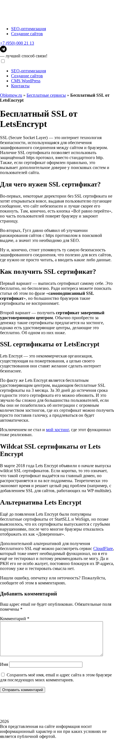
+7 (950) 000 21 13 (17, 43)
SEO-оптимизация (28, 28)
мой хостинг (57, 429)
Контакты (20, 85)
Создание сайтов (27, 33)
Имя (4, 664)
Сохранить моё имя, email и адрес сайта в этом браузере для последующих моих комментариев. (56, 677)
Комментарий (14, 618)
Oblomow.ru (11, 95)
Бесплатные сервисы (46, 95)
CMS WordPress (25, 80)
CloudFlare (103, 548)
